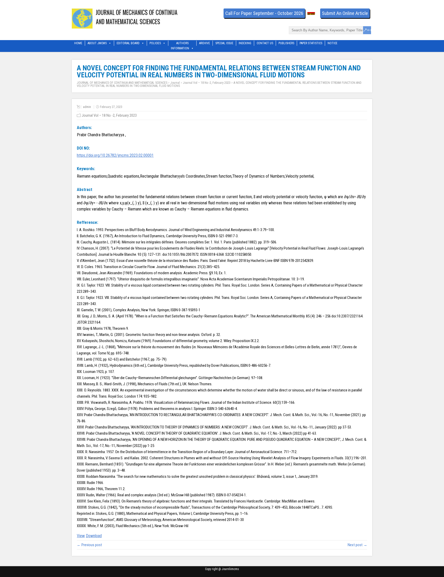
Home (78, 43)
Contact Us (265, 43)
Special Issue (224, 43)
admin (87, 107)
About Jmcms (97, 43)
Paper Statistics (311, 43)
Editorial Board (128, 43)
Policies (155, 43)
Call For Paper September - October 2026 (264, 13)
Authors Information (180, 43)
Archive (204, 43)
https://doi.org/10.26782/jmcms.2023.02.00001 (115, 155)
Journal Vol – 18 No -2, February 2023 (206, 83)
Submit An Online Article (345, 13)
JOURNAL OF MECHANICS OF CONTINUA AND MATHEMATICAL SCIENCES (122, 83)
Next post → (357, 545)
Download (94, 535)
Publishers (286, 43)
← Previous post (89, 545)
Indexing (245, 43)
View (81, 535)
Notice (332, 43)
